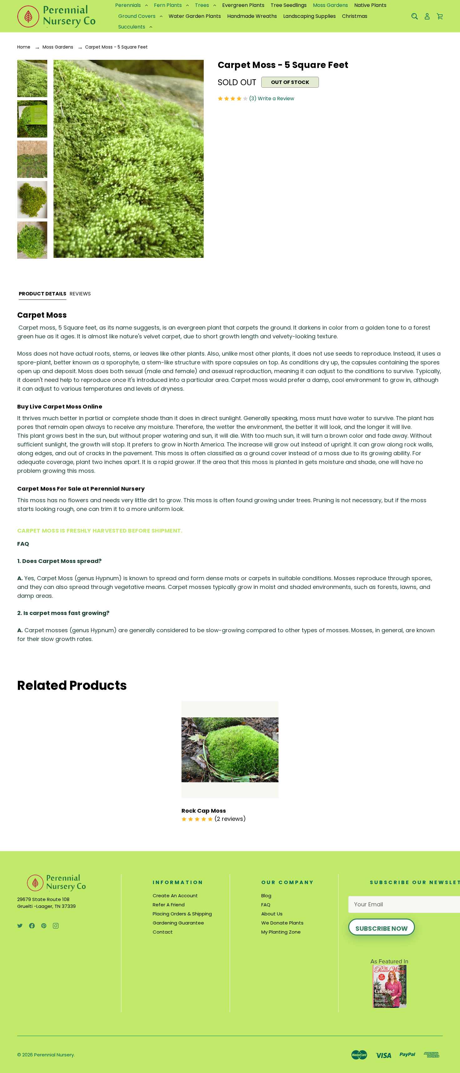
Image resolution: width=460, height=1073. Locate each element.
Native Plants (370, 5)
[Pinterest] (44, 926)
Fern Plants (168, 5)
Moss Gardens (330, 5)
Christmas (354, 16)
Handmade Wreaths (252, 16)
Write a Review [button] (276, 98)
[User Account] (427, 16)
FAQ (265, 904)
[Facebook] (32, 926)
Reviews (80, 293)
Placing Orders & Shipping (182, 913)
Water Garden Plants (195, 16)
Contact (163, 932)
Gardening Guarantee (178, 922)
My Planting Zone (281, 932)
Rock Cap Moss (203, 810)
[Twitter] (20, 926)
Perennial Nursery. (54, 1054)
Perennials (128, 5)
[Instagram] (56, 926)
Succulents (131, 26)
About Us (272, 913)
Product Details (42, 293)
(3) (253, 98)
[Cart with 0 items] (440, 16)
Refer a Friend (169, 904)
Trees (202, 5)
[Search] (414, 16)
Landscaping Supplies (309, 16)
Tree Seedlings (289, 5)
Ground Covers (137, 16)
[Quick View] (230, 775)
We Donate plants (282, 922)
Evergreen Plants (243, 5)
